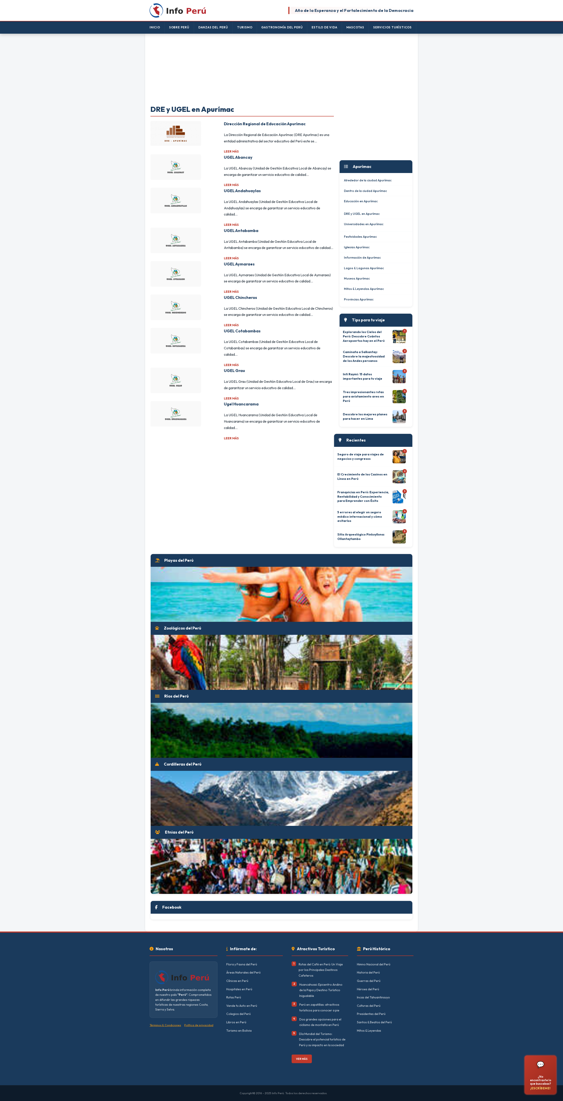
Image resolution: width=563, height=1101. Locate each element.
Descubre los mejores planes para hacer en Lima (365, 416)
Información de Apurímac (362, 258)
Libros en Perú (236, 1022)
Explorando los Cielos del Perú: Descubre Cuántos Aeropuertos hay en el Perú (364, 336)
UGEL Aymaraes (239, 264)
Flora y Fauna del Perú (241, 964)
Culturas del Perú (368, 1006)
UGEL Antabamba (241, 230)
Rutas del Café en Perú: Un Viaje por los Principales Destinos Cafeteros (321, 970)
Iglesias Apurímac (356, 247)
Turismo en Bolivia (239, 1031)
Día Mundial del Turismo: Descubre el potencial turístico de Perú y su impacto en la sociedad (322, 1039)
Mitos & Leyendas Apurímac (364, 289)
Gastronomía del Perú (282, 27)
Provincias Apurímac (358, 299)
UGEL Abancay (238, 157)
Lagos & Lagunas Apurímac (364, 268)
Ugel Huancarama (241, 404)
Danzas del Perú (213, 27)
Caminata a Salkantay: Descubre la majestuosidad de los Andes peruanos (364, 356)
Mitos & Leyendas (369, 1031)
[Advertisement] (281, 70)
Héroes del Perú (368, 989)
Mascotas (355, 27)
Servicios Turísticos (392, 27)
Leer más (231, 151)
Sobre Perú (179, 27)
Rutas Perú (233, 997)
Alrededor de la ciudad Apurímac (367, 180)
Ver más (301, 1058)
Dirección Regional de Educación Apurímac (265, 123)
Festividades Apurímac (360, 237)
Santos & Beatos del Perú (374, 1022)
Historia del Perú (368, 972)
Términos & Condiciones (165, 1025)
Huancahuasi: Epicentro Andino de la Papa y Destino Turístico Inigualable (320, 990)
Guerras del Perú (368, 981)
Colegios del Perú (238, 1014)
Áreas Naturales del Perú (243, 972)
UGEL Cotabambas (242, 330)
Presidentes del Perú (371, 1014)
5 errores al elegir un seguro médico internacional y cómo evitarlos (359, 516)
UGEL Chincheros (240, 297)
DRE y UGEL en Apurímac (362, 214)
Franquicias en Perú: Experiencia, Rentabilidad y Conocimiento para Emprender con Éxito (363, 496)
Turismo (244, 27)
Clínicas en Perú (237, 981)
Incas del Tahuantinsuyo (373, 997)
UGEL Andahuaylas (242, 190)
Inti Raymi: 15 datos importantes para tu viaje (362, 376)
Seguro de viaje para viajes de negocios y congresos (360, 456)
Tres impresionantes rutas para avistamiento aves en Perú (363, 396)
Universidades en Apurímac (363, 224)
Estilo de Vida (324, 27)
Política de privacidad (198, 1025)
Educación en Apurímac (361, 201)
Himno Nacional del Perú (373, 964)
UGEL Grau (234, 370)
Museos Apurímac (357, 278)
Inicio (155, 27)
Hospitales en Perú (239, 989)
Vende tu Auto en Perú (241, 1006)
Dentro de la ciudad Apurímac (365, 191)
